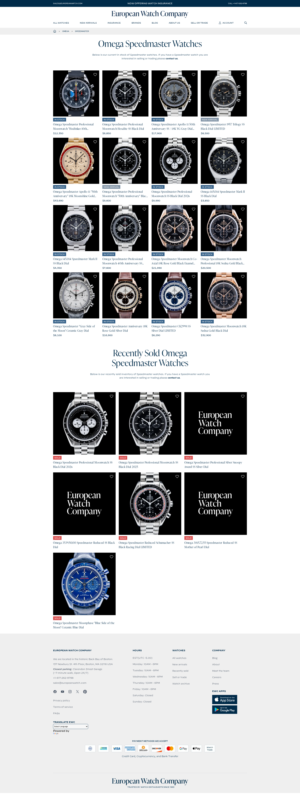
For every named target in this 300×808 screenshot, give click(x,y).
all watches (61, 23)
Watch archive (181, 683)
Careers (216, 677)
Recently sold (180, 671)
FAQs (56, 713)
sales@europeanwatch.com (67, 3)
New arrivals (179, 664)
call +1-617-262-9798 (237, 3)
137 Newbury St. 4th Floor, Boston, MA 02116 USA (83, 664)
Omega (65, 31)
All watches (179, 658)
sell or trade (199, 23)
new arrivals (88, 23)
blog (155, 23)
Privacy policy (61, 700)
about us (174, 23)
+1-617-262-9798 (63, 678)
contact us (172, 58)
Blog (215, 658)
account (228, 23)
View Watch (76, 93)
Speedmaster (82, 31)
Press (215, 683)
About (216, 664)
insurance (114, 23)
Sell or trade (179, 677)
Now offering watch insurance (150, 3)
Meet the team (220, 671)
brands (136, 23)
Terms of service (63, 707)
